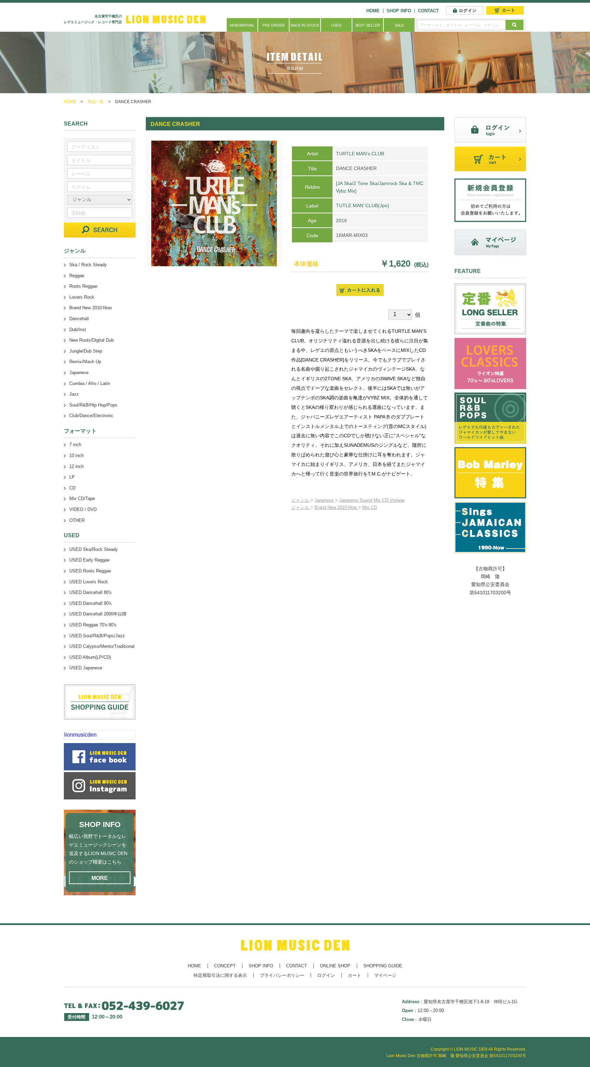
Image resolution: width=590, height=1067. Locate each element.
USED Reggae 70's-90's (92, 624)
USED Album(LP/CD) (90, 657)
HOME (373, 11)
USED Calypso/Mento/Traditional (102, 646)
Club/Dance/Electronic (91, 415)
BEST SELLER (367, 25)
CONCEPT (225, 966)
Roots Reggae (83, 286)
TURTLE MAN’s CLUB (360, 153)
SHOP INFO (399, 11)
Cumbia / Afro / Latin (89, 383)
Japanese (324, 500)
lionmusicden (80, 735)
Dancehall (79, 318)
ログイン (326, 975)
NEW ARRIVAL (242, 25)
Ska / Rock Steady (88, 264)
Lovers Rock (81, 297)
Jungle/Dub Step (85, 351)
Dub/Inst (77, 329)
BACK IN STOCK (305, 25)
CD (72, 487)
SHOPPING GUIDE (382, 966)
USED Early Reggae (89, 560)
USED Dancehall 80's (90, 592)
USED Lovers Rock (88, 581)
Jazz (74, 394)
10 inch (76, 455)
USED (336, 25)
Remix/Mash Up (85, 361)
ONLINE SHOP (335, 966)
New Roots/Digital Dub (91, 340)
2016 (341, 220)
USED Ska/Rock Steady (93, 549)
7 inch (75, 444)
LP (72, 477)
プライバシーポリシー (282, 975)
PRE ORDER (274, 25)
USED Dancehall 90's (90, 603)
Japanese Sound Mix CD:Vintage (372, 500)
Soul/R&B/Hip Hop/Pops (93, 405)
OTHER (77, 520)
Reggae (76, 275)
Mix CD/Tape (82, 498)
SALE (399, 25)
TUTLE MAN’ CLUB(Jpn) (362, 205)
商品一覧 (95, 101)
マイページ (385, 975)
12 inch (76, 466)
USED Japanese (85, 667)
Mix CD (369, 507)
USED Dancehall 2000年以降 (98, 613)
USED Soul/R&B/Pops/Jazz (97, 635)
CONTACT (428, 11)
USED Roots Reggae (90, 570)
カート (354, 975)
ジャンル (300, 500)
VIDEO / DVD (83, 509)
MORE (100, 878)
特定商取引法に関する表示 (220, 975)
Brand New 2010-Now (336, 507)
